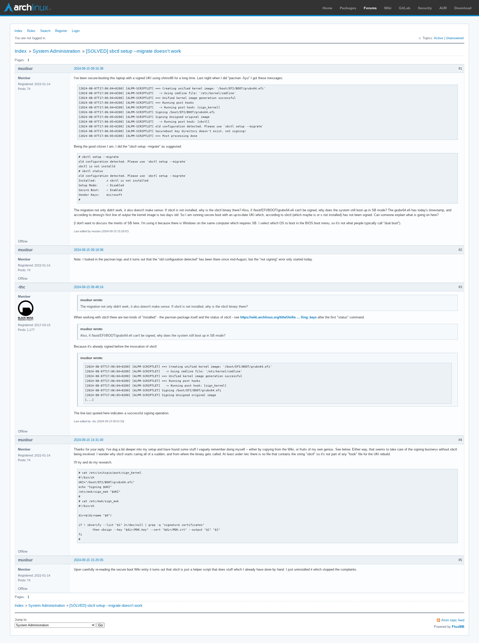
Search (45, 31)
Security (425, 8)
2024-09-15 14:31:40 (88, 440)
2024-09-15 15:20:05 (88, 560)
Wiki (387, 8)
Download (463, 8)
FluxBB (458, 627)
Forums (370, 8)
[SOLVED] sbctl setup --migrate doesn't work (133, 51)
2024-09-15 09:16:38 (88, 68)
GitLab (404, 8)
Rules (31, 31)
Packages (348, 8)
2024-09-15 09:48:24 (88, 287)
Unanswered (455, 38)
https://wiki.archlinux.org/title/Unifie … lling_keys (278, 317)
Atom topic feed (452, 620)
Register (61, 31)
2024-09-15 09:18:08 (88, 250)
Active (438, 38)
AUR (443, 8)
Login (76, 31)
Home (327, 8)
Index (18, 31)
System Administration (56, 51)
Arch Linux (27, 7)
